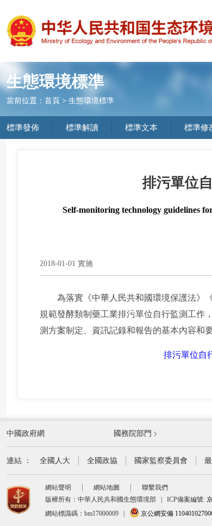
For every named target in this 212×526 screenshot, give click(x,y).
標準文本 (141, 127)
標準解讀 (82, 127)
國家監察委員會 (161, 461)
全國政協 (102, 461)
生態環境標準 (91, 101)
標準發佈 (23, 127)
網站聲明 (58, 487)
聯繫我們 (155, 487)
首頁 (52, 101)
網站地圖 (106, 487)
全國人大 (55, 461)
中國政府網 (26, 433)
